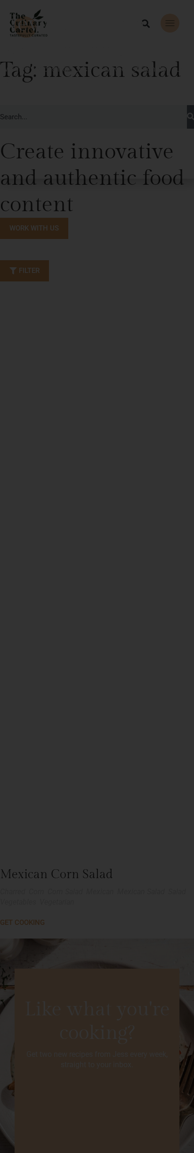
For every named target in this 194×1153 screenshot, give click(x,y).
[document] (97, 576)
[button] (183, 11)
